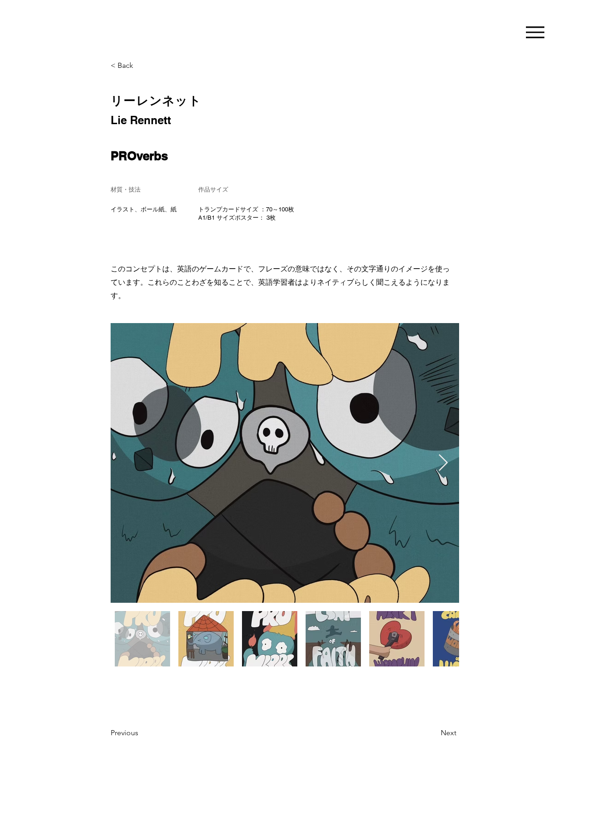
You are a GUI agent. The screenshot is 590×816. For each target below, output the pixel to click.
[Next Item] (443, 463)
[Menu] (535, 32)
